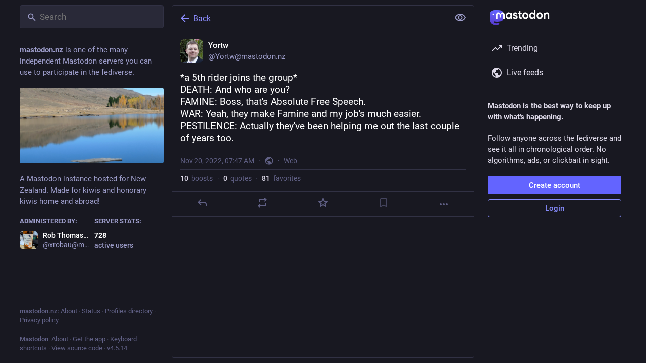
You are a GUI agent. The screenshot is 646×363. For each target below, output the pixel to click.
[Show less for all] (460, 18)
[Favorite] (323, 203)
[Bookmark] (384, 203)
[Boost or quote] (262, 203)
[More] (444, 204)
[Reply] (202, 203)
